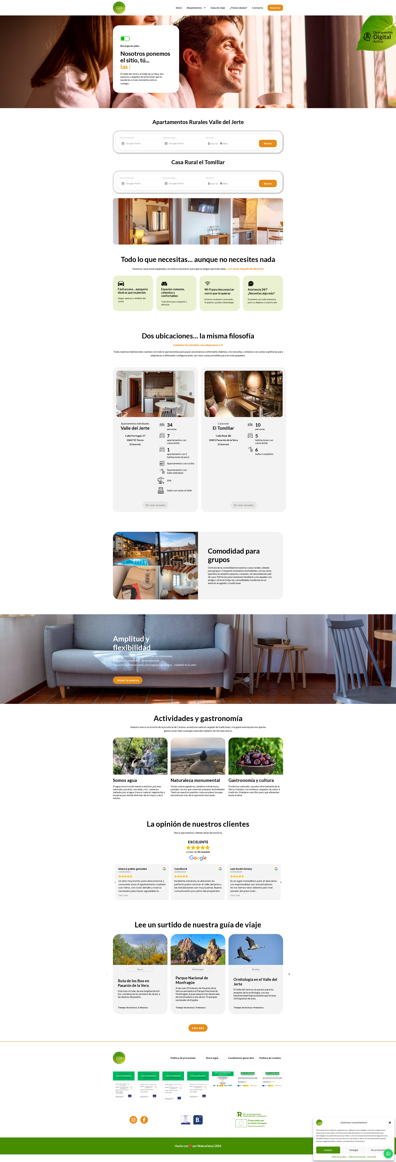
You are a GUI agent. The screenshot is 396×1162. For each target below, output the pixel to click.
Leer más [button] (123, 895)
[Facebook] (144, 1120)
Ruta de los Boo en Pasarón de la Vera (133, 983)
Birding (255, 969)
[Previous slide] (107, 974)
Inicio (179, 7)
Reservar (275, 7)
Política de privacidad (357, 1156)
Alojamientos (194, 7)
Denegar (353, 1150)
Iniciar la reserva (128, 680)
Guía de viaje (218, 7)
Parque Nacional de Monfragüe (192, 980)
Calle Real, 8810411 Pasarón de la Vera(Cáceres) (223, 439)
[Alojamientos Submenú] (204, 7)
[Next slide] (289, 974)
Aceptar (328, 1150)
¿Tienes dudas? (238, 7)
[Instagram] (133, 1120)
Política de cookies (339, 1156)
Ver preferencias (379, 1150)
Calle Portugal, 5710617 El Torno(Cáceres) (135, 439)
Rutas (140, 969)
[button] (389, 1122)
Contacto (257, 7)
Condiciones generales (241, 1057)
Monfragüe (198, 969)
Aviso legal (371, 1156)
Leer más (198, 1027)
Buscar (268, 143)
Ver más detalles (155, 505)
